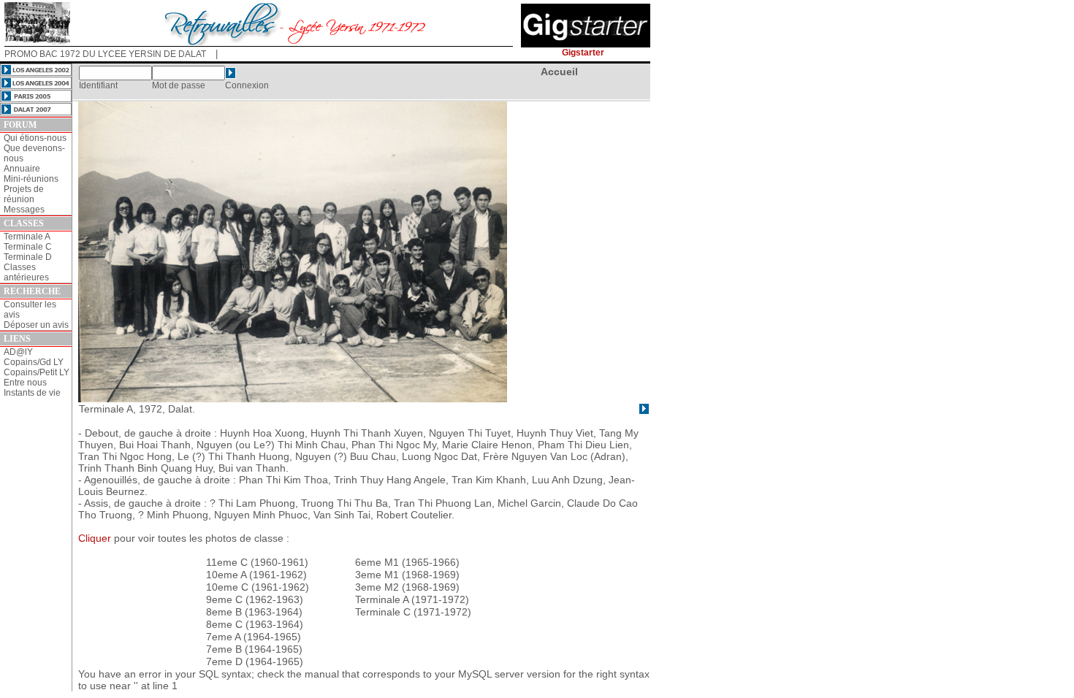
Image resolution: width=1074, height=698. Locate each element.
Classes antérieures (26, 272)
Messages (24, 209)
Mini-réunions (31, 179)
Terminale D (28, 257)
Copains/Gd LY (34, 362)
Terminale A (27, 236)
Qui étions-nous (35, 138)
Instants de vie (32, 393)
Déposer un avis (36, 325)
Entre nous (25, 382)
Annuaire (22, 169)
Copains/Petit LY (36, 372)
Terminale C (28, 247)
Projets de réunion (24, 194)
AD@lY (18, 352)
